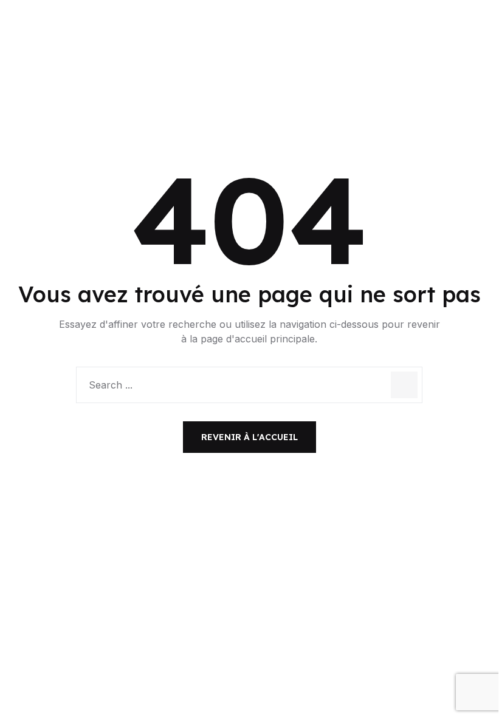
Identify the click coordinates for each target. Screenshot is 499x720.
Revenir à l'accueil (249, 437)
